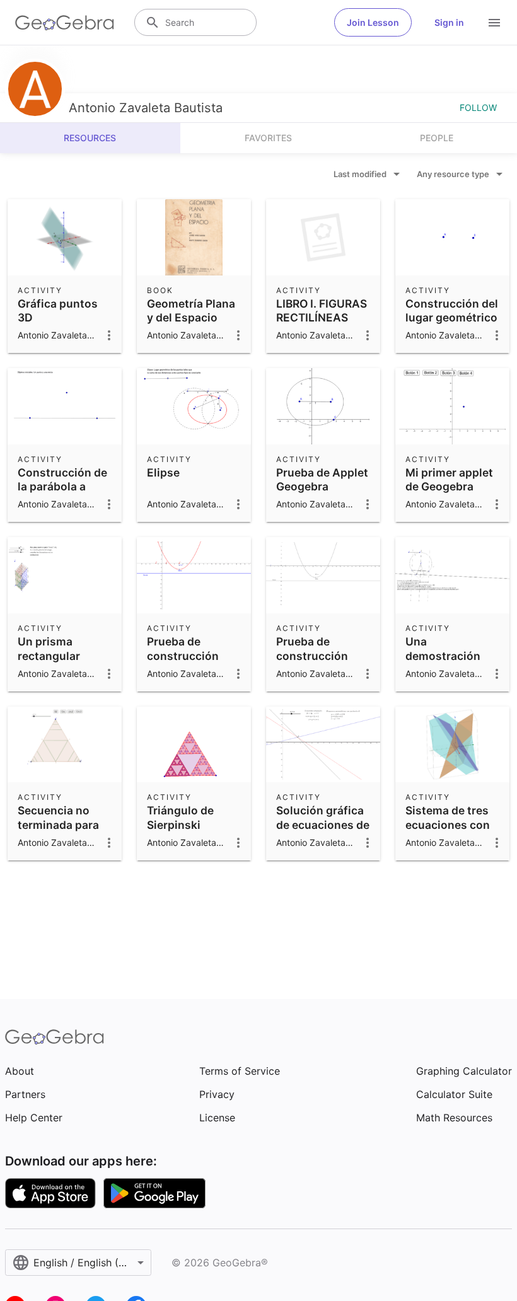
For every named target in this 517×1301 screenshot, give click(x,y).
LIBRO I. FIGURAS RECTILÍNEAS (321, 310)
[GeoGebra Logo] (64, 22)
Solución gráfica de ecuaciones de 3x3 (322, 824)
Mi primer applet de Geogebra (449, 479)
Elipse (163, 472)
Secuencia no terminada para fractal (58, 824)
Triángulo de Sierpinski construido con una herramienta (191, 831)
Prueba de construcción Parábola (183, 655)
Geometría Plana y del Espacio (191, 310)
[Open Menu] (494, 22)
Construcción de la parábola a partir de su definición (62, 493)
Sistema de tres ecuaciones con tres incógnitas (447, 824)
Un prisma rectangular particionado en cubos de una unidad (60, 670)
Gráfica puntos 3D (58, 310)
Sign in (449, 22)
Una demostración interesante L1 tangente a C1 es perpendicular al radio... (449, 677)
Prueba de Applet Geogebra (322, 479)
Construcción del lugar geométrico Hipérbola (451, 317)
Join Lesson (373, 22)
